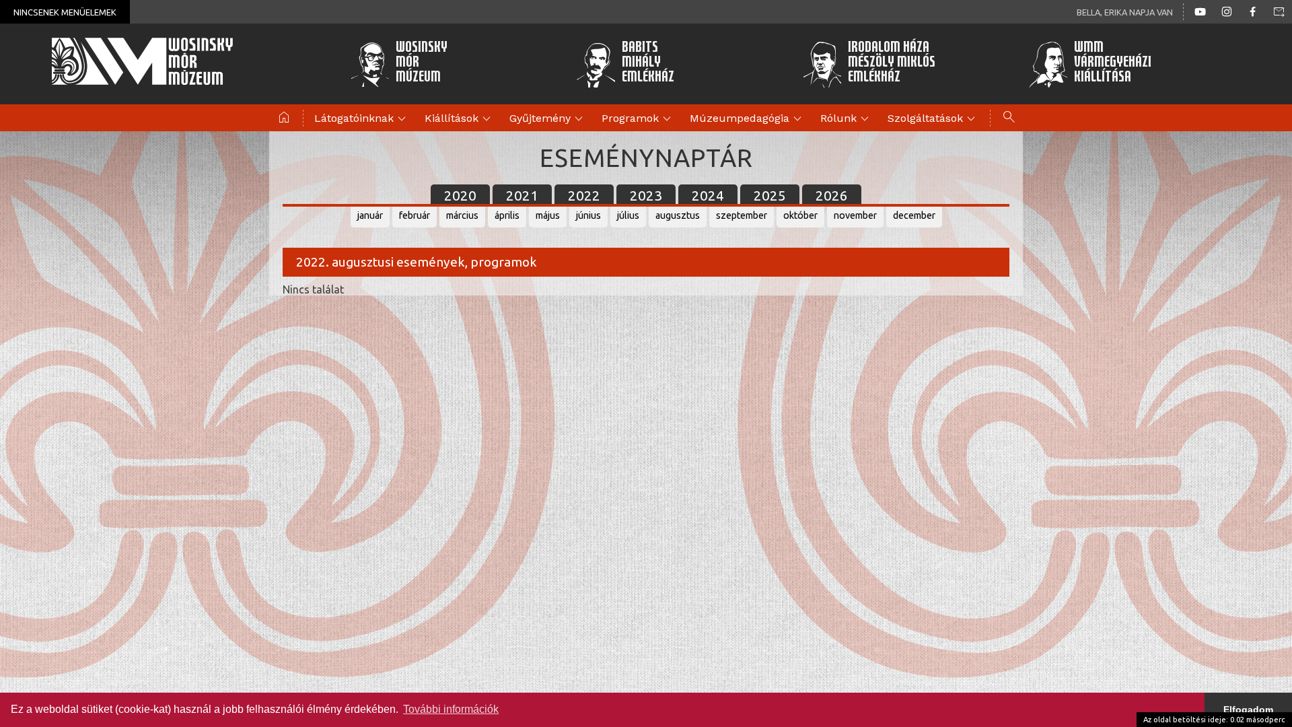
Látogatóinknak (362, 119)
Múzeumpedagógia (747, 119)
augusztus (677, 215)
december (914, 215)
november (855, 215)
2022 (584, 195)
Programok (638, 119)
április (507, 215)
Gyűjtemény (548, 119)
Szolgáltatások (933, 119)
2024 (708, 195)
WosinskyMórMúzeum (421, 63)
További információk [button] (451, 709)
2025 (770, 195)
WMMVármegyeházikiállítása (1112, 63)
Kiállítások (460, 119)
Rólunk (846, 119)
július (628, 215)
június (588, 215)
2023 (646, 195)
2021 (522, 195)
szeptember (741, 215)
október (800, 215)
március (462, 215)
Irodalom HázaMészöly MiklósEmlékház (891, 63)
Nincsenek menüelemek (64, 12)
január (370, 215)
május (548, 215)
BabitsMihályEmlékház (648, 63)
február (414, 215)
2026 (832, 195)
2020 (460, 195)
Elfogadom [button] (1248, 709)
